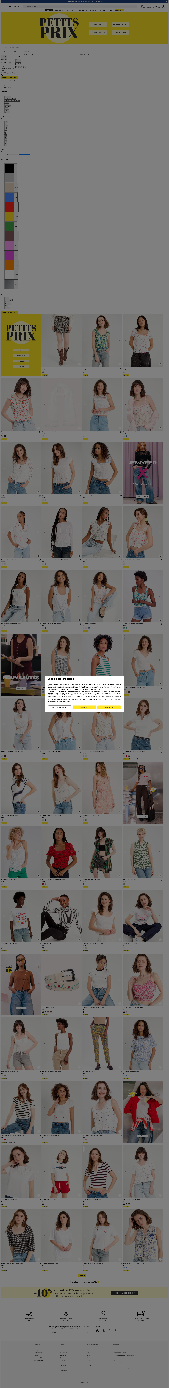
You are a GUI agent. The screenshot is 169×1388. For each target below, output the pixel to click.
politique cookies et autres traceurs (61, 701)
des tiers (106, 691)
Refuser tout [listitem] (84, 707)
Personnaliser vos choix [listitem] (60, 707)
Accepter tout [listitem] (109, 707)
